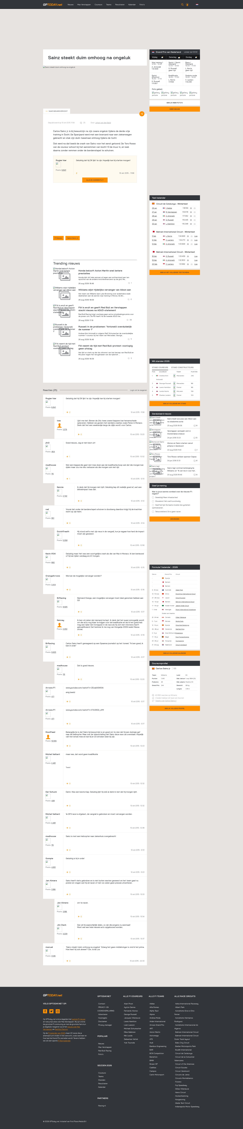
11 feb (154, 236)
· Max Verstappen (104, 1047)
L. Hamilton (170, 224)
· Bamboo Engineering (157, 1046)
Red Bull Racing (61, 1029)
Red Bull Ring (180, 629)
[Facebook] (45, 1011)
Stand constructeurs (182, 367)
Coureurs (98, 4)
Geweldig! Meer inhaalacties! (166, 497)
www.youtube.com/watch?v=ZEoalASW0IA (85, 688)
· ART (151, 1028)
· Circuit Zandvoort (182, 1071)
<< (57, 111)
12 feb (154, 240)
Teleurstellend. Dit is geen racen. (168, 512)
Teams (108, 4)
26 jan (154, 208)
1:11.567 (155, 83)
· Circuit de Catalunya (183, 1053)
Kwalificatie (173, 76)
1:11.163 (171, 82)
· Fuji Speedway (180, 1085)
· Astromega (154, 1035)
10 (196, 438)
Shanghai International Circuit (186, 594)
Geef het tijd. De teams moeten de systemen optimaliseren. (171, 506)
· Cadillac (152, 1067)
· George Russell (130, 1014)
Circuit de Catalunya (166, 204)
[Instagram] (58, 1011)
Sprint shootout (155, 76)
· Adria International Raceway (186, 1004)
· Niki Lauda (127, 1035)
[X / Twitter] (51, 1011)
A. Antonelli (156, 67)
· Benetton (153, 1057)
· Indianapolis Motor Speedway (186, 1106)
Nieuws (71, 4)
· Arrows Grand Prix (156, 1025)
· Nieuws (100, 1043)
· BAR (151, 1050)
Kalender (132, 4)
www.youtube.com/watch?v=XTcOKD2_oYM (85, 710)
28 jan (154, 216)
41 (196, 461)
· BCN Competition (156, 1053)
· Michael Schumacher (132, 1028)
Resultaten (120, 4)
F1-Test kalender (64, 1041)
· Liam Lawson (129, 1025)
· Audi (151, 1043)
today (52, 4)
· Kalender (101, 1087)
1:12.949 (155, 69)
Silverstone (179, 633)
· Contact (101, 1004)
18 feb (154, 256)
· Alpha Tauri (154, 1011)
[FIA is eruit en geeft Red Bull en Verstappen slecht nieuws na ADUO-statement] (64, 308)
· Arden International (157, 1021)
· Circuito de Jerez (181, 1075)
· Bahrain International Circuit (186, 1032)
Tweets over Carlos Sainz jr (165, 701)
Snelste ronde (191, 76)
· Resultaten (102, 1083)
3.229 (65, 934)
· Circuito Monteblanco (183, 1078)
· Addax (152, 1004)
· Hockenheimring (181, 1096)
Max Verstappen (84, 4)
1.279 (65, 429)
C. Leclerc (189, 80)
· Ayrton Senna (129, 1007)
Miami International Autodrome (186, 609)
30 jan (154, 224)
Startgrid (189, 64)
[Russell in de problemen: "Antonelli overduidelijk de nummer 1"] (64, 327)
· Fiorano (177, 1082)
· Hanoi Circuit (180, 1092)
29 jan (154, 220)
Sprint (171, 62)
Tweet (68, 767)
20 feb (154, 264)
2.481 (53, 763)
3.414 (53, 585)
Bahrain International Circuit (169, 232)
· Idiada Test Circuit (182, 1103)
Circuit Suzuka (180, 598)
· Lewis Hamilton (129, 1021)
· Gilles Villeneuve (181, 1089)
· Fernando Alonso (130, 1011)
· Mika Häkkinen (129, 1032)
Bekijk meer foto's (175, 103)
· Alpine (152, 1014)
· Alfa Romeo (154, 1007)
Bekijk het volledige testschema (174, 272)
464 (53, 452)
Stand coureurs (160, 367)
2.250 (65, 629)
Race (187, 62)
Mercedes (180, 376)
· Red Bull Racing (104, 1051)
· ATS (151, 1039)
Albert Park (179, 590)
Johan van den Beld (103, 123)
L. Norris (188, 68)
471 (52, 697)
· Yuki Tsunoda (129, 1043)
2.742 (65, 496)
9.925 (65, 607)
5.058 (65, 540)
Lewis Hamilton (165, 387)
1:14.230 (188, 82)
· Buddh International (183, 1050)
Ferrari (179, 387)
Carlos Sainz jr (163, 668)
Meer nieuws (175, 109)
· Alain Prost (128, 1004)
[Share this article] (141, 113)
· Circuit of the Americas (184, 1064)
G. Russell (173, 68)
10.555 (54, 741)
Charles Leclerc (165, 395)
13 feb (154, 244)
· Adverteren (102, 1014)
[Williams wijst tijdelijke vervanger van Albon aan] (64, 288)
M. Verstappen (171, 212)
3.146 (53, 956)
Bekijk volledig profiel (175, 708)
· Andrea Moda (154, 1018)
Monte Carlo (179, 621)
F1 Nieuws (58, 238)
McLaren (180, 391)
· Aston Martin (154, 1032)
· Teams (100, 1076)
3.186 (53, 889)
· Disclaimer (102, 1021)
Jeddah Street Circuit (182, 606)
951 (52, 518)
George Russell (165, 383)
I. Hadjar (169, 208)
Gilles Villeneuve (181, 617)
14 (196, 425)
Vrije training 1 (157, 62)
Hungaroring (180, 641)
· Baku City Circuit (181, 1043)
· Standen (101, 1080)
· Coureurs (101, 1073)
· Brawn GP (153, 1064)
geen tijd (172, 70)
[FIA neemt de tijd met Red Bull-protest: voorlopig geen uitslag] (64, 346)
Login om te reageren (138, 390)
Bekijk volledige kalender (174, 653)
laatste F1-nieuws (78, 1019)
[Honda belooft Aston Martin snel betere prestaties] (64, 270)
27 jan (154, 212)
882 (53, 562)
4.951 (53, 867)
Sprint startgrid (174, 63)
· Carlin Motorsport (156, 1075)
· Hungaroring (179, 1099)
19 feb (154, 260)
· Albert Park (179, 1007)
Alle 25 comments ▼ (95, 180)
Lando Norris (164, 391)
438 (53, 801)
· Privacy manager (104, 1025)
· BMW (151, 1060)
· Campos (152, 1071)
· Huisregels (102, 1018)
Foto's (142, 4)
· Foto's (100, 1054)
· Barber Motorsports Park (185, 1046)
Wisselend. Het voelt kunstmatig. (168, 501)
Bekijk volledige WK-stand (174, 403)
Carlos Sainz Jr (72, 238)
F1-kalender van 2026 (56, 1033)
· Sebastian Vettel (130, 1039)
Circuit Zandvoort (181, 645)
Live (195, 236)
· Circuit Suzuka (180, 1067)
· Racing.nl (101, 1106)
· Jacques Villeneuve (131, 1018)
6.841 (64, 170)
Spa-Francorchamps (182, 637)
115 (52, 474)
